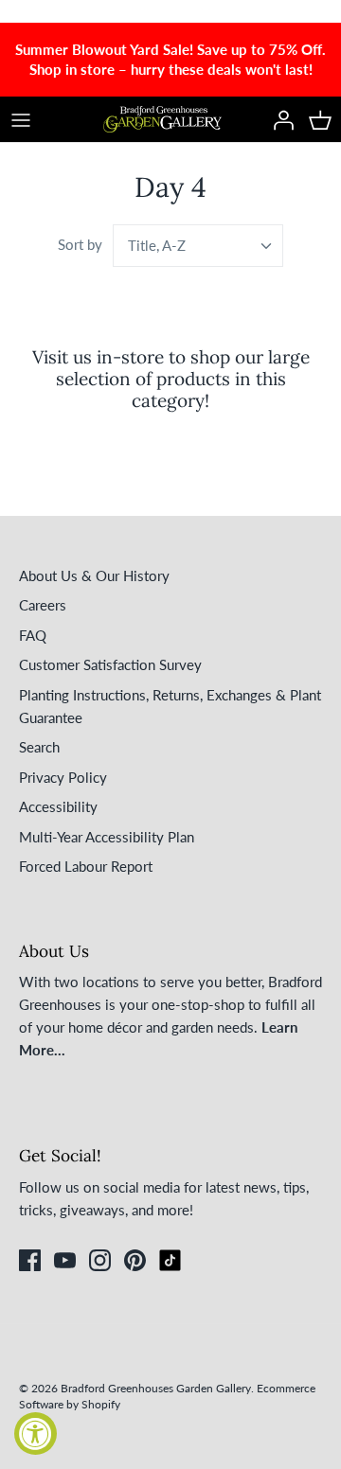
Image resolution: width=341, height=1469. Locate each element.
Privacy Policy (63, 777)
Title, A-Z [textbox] (157, 245)
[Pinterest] (135, 1260)
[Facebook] (30, 1260)
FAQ (32, 635)
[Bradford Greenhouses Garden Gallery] (162, 119)
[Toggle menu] (21, 119)
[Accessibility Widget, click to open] (35, 1433)
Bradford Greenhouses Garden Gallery (156, 1388)
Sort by (80, 244)
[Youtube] (65, 1260)
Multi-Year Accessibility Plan (106, 836)
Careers (42, 604)
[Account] (278, 119)
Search (39, 746)
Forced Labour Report (86, 866)
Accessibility (58, 806)
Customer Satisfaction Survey (110, 664)
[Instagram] (100, 1260)
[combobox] (198, 245)
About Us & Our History (94, 575)
